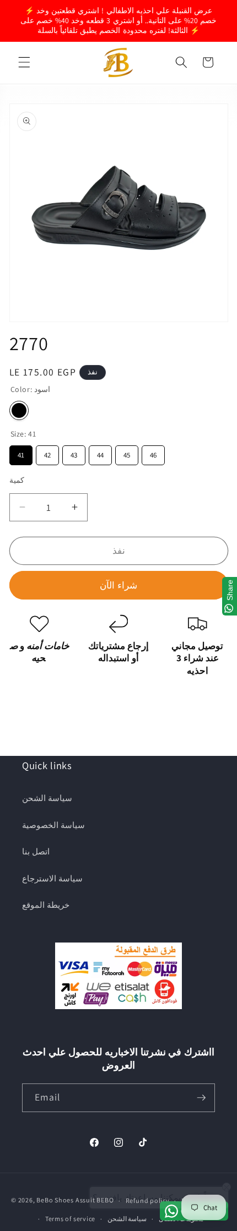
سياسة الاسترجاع (52, 878)
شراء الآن (118, 585)
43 (74, 452)
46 (153, 452)
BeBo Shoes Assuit (65, 1200)
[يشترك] (201, 1097)
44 (100, 452)
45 (127, 452)
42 (47, 452)
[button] (24, 62)
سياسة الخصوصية (53, 824)
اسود (19, 410)
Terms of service (70, 1218)
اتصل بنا (36, 851)
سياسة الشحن (47, 797)
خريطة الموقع (45, 904)
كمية (16, 480)
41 (20, 452)
